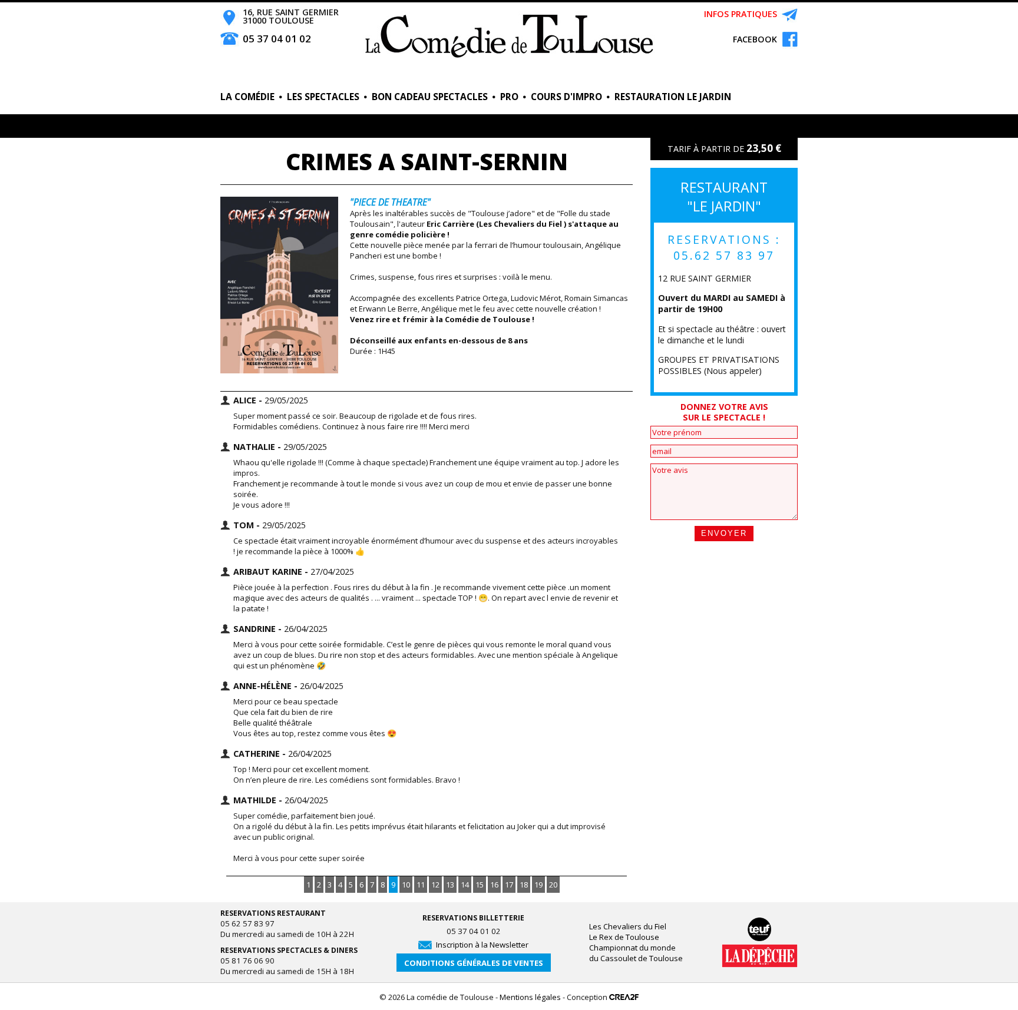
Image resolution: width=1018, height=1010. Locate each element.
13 (450, 884)
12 (435, 884)
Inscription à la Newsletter (482, 944)
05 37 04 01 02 (277, 38)
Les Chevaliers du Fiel (627, 926)
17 (509, 884)
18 (524, 884)
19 (538, 884)
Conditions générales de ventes (473, 963)
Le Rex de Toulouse (624, 937)
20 (553, 884)
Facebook (750, 39)
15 (479, 884)
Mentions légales (530, 997)
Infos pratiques (740, 13)
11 (421, 884)
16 (494, 884)
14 (465, 884)
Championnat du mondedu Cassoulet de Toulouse (636, 952)
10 (406, 884)
